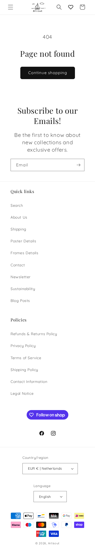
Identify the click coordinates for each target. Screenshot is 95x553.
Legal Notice (22, 393)
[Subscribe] (78, 165)
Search (17, 205)
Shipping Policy (24, 369)
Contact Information (29, 381)
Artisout (54, 543)
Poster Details (23, 241)
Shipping (18, 229)
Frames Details (24, 253)
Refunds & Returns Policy (34, 333)
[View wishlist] (71, 7)
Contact (18, 265)
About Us (19, 217)
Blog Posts (20, 300)
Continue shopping (47, 72)
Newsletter (21, 277)
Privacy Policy (23, 345)
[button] (10, 7)
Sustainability (23, 288)
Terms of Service (26, 357)
